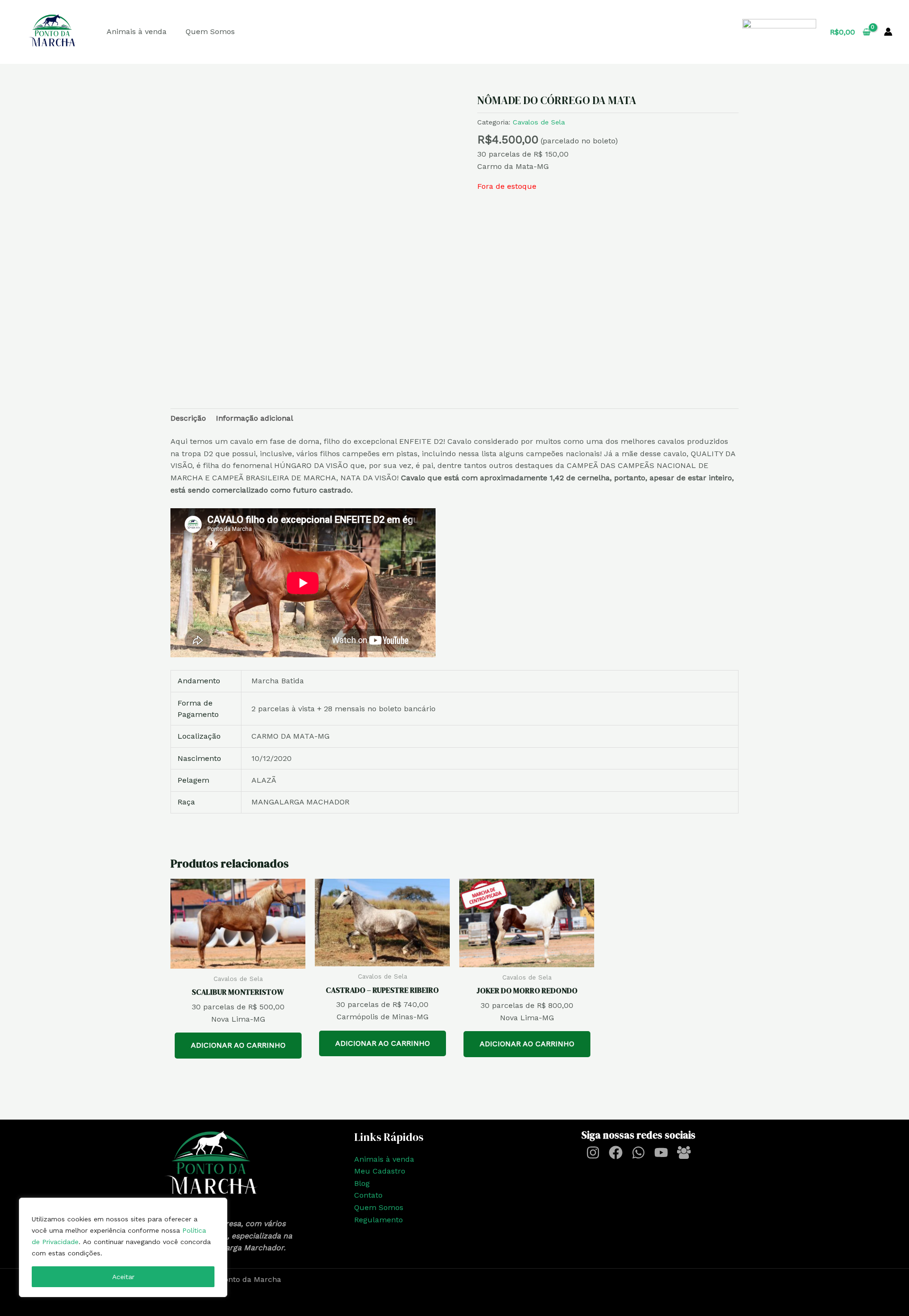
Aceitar (123, 1277)
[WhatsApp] (638, 1152)
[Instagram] (593, 1152)
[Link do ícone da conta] (888, 31)
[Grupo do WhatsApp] (684, 1152)
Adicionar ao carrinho (238, 1045)
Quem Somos (210, 31)
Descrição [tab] (188, 418)
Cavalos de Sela (539, 122)
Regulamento (378, 1219)
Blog (362, 1183)
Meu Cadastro (379, 1170)
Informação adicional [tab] (254, 418)
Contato (368, 1195)
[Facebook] (616, 1152)
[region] (123, 1247)
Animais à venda (137, 31)
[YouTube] (661, 1152)
